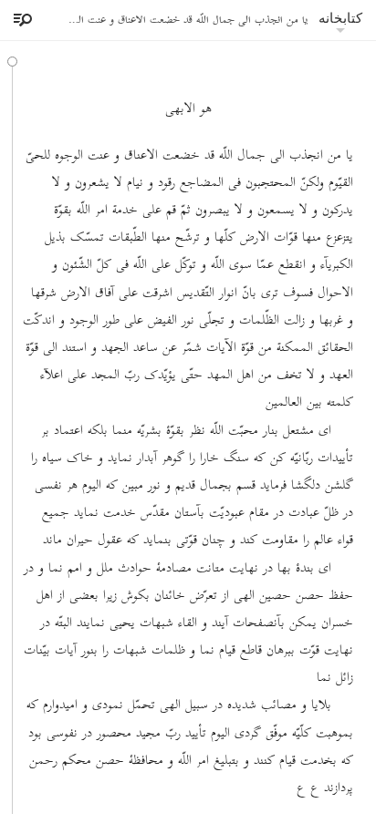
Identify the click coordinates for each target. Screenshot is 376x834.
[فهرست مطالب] (20, 20)
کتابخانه (340, 18)
